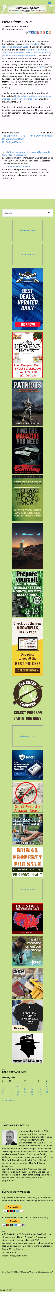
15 (39, 1089)
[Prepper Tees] (27, 1015)
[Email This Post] (29, 32)
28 (32, 1095)
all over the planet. (32, 44)
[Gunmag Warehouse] (27, 450)
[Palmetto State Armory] (27, 299)
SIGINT (40, 67)
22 (39, 1092)
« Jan (4, 1100)
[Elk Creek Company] (27, 701)
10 (3, 1089)
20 (25, 1092)
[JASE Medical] (27, 951)
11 (10, 1089)
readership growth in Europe (16, 47)
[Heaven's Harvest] (27, 355)
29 (39, 1095)
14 (32, 1089)
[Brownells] (27, 647)
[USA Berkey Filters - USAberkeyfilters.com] (27, 829)
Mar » (12, 1100)
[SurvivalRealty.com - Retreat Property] (27, 862)
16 (47, 1089)
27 (25, 1095)
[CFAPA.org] (27, 1048)
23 (47, 1092)
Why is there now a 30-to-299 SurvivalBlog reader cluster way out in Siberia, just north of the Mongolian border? (26, 53)
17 (3, 1092)
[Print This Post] (26, 32)
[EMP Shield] (27, 765)
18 (10, 1092)
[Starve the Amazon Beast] (27, 797)
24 (3, 1095)
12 (18, 1089)
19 (18, 1092)
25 (10, 1095)
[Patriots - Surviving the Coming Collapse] (27, 403)
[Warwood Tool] (27, 983)
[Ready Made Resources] (27, 594)
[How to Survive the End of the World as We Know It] (27, 498)
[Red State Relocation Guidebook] (27, 918)
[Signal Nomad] (27, 546)
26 (18, 1095)
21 (32, 1092)
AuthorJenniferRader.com (16, 166)
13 (25, 1089)
